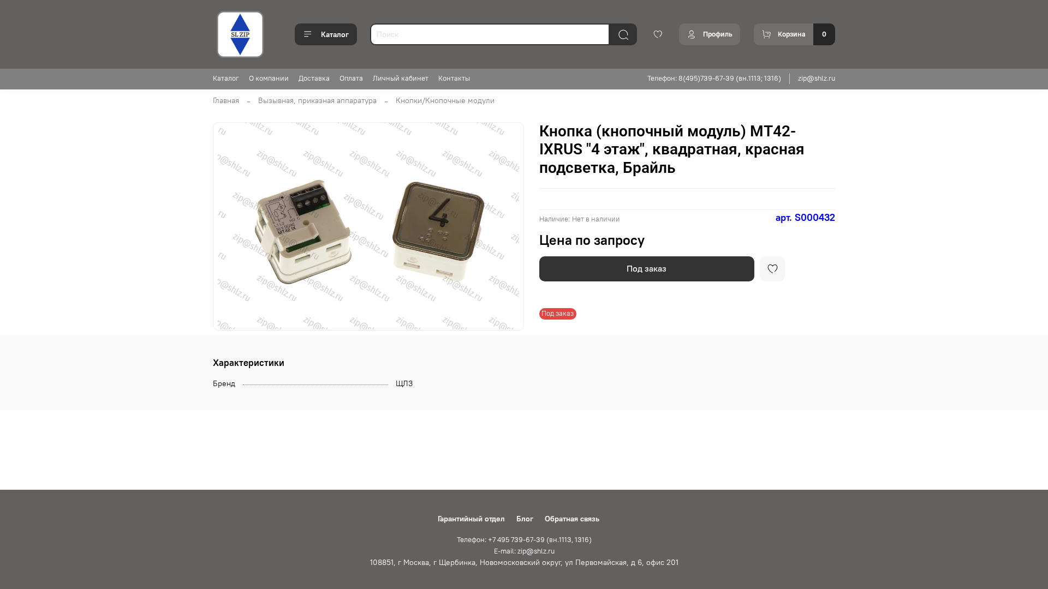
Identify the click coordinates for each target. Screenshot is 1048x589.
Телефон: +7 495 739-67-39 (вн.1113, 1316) (524, 540)
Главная (226, 100)
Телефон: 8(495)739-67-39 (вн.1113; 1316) (714, 78)
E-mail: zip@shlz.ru (524, 551)
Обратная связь (572, 519)
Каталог (335, 34)
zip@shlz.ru (816, 78)
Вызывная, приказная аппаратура (317, 100)
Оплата (351, 78)
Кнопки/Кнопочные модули (445, 100)
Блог (524, 519)
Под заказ (646, 268)
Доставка (314, 78)
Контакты (454, 78)
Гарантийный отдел (471, 519)
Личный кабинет (400, 78)
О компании (269, 78)
